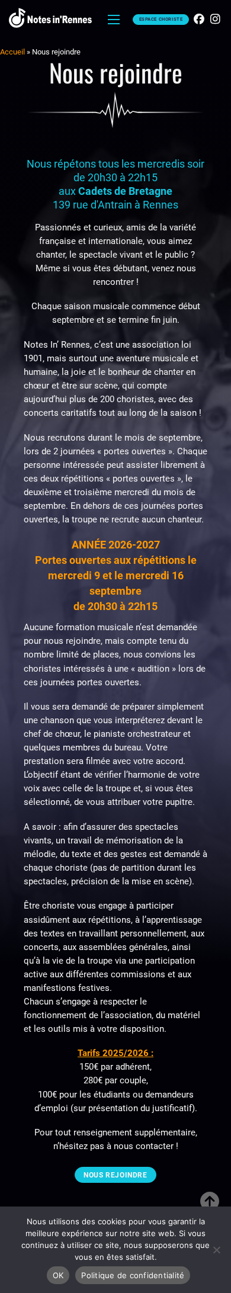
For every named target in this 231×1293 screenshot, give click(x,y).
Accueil (12, 51)
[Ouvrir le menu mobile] (114, 19)
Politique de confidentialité (132, 1275)
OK (58, 1275)
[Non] (216, 1250)
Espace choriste (161, 19)
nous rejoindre (115, 1175)
